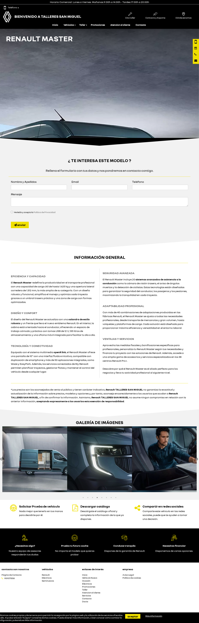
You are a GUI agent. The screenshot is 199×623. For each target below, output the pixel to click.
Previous (1, 459)
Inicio (55, 25)
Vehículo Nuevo (89, 578)
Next (196, 459)
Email (75, 181)
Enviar (21, 225)
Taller (82, 25)
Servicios (86, 595)
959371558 (9, 578)
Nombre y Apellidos (24, 181)
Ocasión (86, 581)
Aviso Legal (128, 575)
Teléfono (12, 7)
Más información (33, 620)
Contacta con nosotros (15, 569)
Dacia (85, 601)
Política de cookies (132, 578)
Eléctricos (47, 578)
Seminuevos (48, 581)
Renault (46, 575)
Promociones (98, 25)
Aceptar (132, 616)
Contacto (141, 25)
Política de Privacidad (45, 212)
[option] (34, 459)
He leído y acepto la (35, 212)
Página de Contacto (12, 575)
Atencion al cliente (120, 25)
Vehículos (69, 25)
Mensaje (16, 194)
